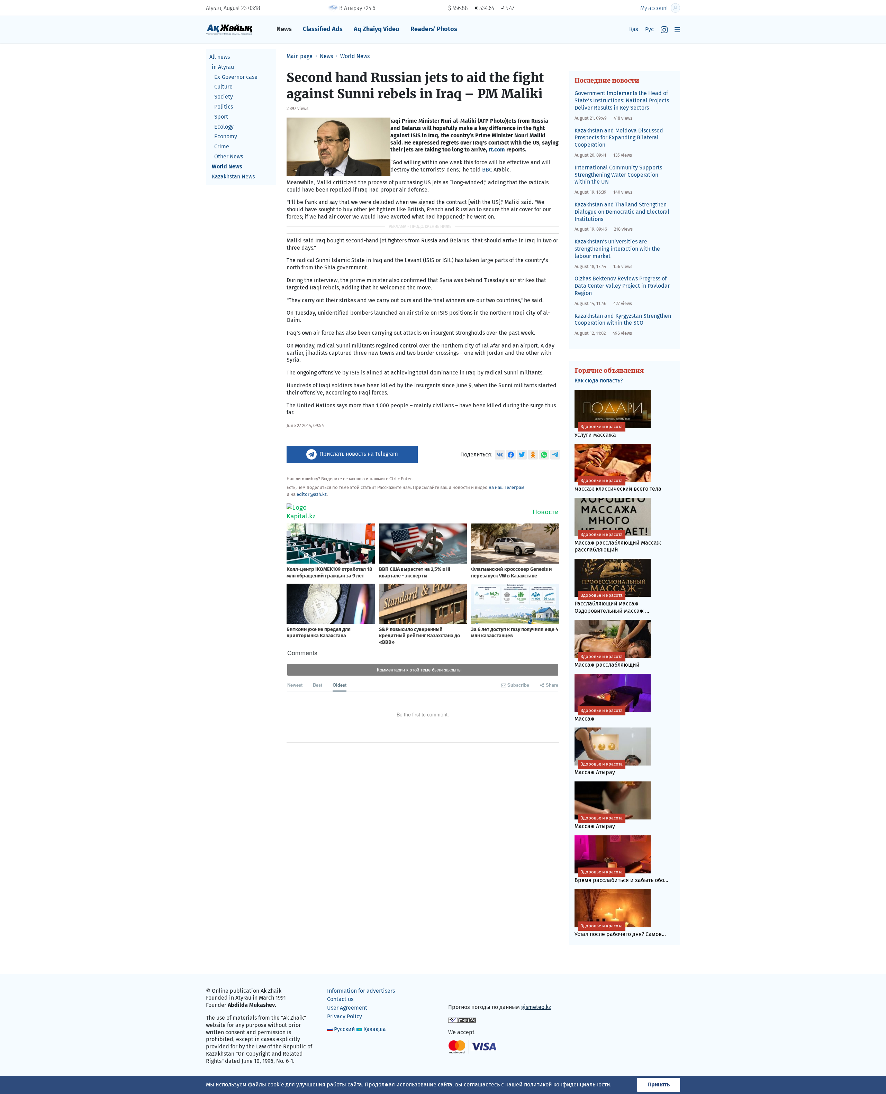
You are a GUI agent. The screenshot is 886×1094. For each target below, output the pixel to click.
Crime (221, 146)
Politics (223, 106)
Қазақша (374, 1029)
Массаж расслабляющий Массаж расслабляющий (618, 542)
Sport (221, 116)
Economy (225, 136)
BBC (487, 169)
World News (227, 166)
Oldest (339, 685)
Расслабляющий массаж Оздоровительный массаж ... (612, 603)
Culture (223, 86)
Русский (344, 1029)
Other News (228, 156)
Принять (659, 1084)
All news (219, 57)
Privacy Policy (344, 1016)
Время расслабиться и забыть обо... (621, 876)
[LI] (463, 992)
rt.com (497, 149)
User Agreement (347, 1007)
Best (317, 685)
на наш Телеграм (506, 487)
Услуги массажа (599, 431)
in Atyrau (223, 67)
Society (223, 96)
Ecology (224, 126)
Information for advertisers (361, 991)
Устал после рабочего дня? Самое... (620, 930)
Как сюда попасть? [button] (599, 380)
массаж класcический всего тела (618, 485)
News (284, 29)
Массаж (599, 715)
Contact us (340, 999)
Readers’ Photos (433, 29)
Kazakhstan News (233, 176)
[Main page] (229, 29)
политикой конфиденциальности (567, 1084)
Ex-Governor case (235, 77)
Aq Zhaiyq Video (376, 29)
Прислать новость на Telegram (358, 454)
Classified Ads (323, 29)
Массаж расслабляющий (607, 661)
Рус (649, 29)
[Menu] (677, 29)
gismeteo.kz (536, 1007)
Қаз (633, 29)
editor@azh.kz (312, 494)
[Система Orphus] (462, 1019)
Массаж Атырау (599, 768)
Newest (294, 685)
